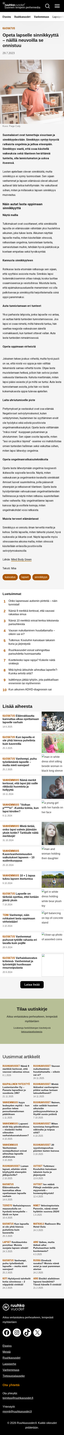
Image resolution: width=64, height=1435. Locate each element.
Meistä (7, 1351)
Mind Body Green (21, 559)
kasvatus (10, 577)
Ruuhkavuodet (22, 16)
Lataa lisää (32, 984)
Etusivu (7, 16)
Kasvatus (9, 28)
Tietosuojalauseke (14, 1375)
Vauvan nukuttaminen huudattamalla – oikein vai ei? (32, 632)
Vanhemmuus (41, 16)
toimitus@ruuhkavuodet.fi (18, 1398)
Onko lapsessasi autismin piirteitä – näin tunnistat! (33, 602)
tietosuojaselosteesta (31, 1031)
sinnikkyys (41, 577)
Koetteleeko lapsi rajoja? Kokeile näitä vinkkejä (32, 662)
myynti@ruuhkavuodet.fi (17, 1411)
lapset (25, 577)
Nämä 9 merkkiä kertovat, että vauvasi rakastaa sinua (31, 612)
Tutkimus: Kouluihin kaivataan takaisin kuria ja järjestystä (32, 642)
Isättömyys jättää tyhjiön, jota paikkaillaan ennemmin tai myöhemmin (34, 681)
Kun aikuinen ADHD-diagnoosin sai (30, 689)
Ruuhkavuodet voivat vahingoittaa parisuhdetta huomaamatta (29, 652)
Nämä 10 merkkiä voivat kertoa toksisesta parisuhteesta (34, 622)
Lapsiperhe (9, 1363)
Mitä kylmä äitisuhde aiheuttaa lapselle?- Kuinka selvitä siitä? (33, 671)
